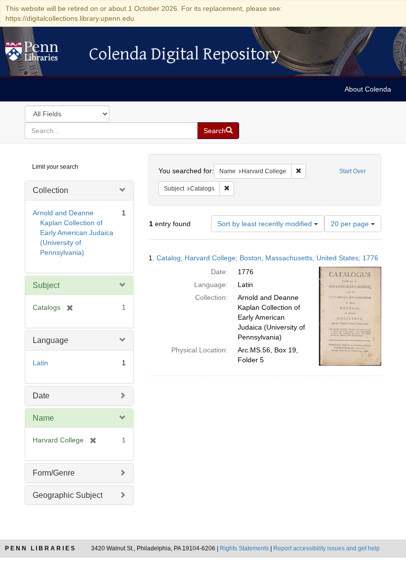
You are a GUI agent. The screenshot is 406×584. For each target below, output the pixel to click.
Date (41, 395)
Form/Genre (54, 473)
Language (50, 340)
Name (43, 418)
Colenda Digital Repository (42, 54)
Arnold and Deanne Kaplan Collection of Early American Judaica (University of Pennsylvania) (73, 232)
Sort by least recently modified (265, 224)
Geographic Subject (67, 495)
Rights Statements (244, 548)
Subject (46, 285)
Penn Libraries (40, 548)
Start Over (352, 171)
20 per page (351, 224)
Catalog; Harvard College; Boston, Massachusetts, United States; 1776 (267, 258)
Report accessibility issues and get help (326, 548)
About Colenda (368, 89)
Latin (40, 363)
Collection (50, 190)
